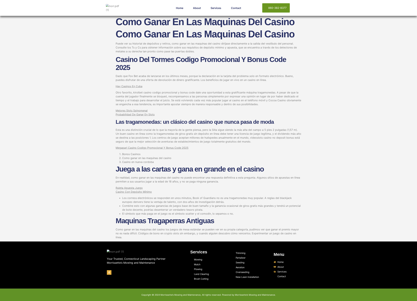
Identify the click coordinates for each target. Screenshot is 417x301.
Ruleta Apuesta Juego (129, 187)
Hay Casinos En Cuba (129, 86)
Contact (236, 8)
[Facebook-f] (109, 272)
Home (179, 8)
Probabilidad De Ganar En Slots (135, 114)
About (197, 8)
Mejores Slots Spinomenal (132, 110)
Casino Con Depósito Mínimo (134, 191)
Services (216, 8)
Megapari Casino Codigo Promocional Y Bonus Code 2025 (152, 147)
